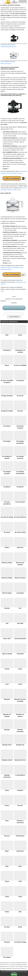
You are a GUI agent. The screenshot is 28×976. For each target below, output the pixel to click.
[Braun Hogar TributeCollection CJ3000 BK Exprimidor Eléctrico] (14, 38)
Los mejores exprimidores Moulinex (10, 5)
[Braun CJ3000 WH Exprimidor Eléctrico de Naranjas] (14, 55)
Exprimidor (23, 1)
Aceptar (14, 974)
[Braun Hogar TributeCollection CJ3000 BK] (11, 178)
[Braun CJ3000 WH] (11, 274)
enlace (2, 291)
